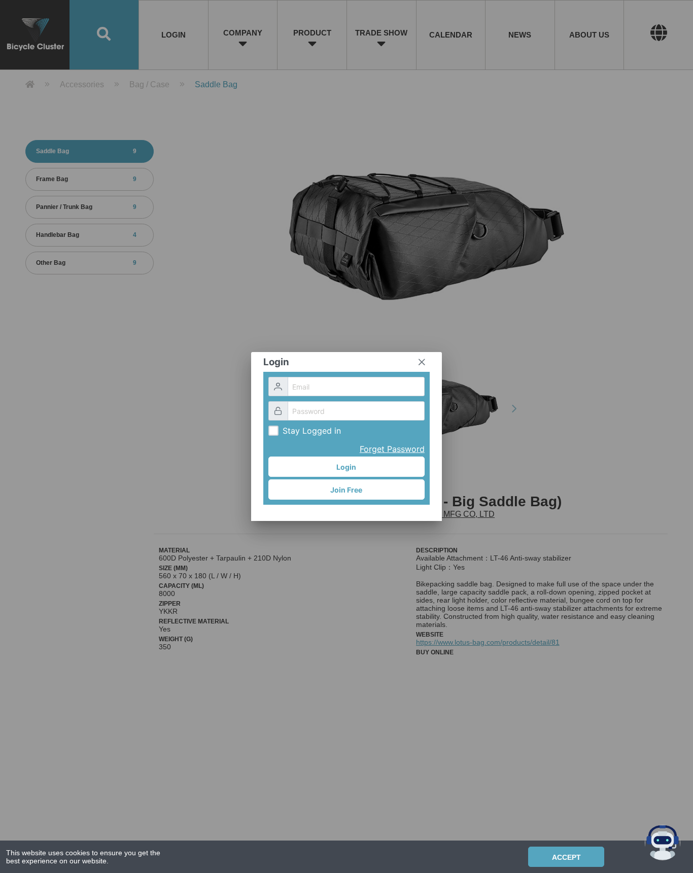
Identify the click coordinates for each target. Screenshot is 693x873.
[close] (421, 362)
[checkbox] (273, 431)
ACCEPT (566, 857)
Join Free (346, 489)
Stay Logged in (312, 431)
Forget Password (392, 449)
